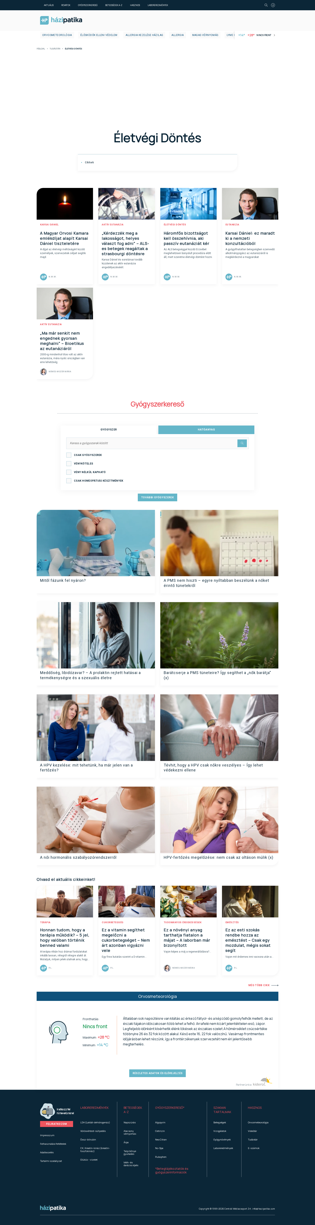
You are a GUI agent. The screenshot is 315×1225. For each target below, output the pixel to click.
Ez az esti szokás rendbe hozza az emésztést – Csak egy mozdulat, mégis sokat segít (248, 940)
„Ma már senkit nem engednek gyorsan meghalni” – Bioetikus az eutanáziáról (62, 340)
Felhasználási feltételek (53, 1143)
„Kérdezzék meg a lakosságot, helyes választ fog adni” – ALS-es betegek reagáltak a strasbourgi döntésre (125, 243)
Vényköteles (83, 463)
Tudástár (55, 49)
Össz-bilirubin (88, 1139)
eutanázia (232, 224)
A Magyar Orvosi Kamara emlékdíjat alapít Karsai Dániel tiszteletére (64, 238)
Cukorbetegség (112, 922)
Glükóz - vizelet (89, 1159)
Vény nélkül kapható (90, 472)
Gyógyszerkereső (88, 5)
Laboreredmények (158, 5)
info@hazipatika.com (263, 1208)
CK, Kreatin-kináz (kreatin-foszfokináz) (95, 1149)
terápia (45, 922)
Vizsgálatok (219, 1131)
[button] (95, 1110)
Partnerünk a (244, 1085)
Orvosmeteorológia (57, 35)
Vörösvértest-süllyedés (93, 1131)
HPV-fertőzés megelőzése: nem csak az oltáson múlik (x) (218, 857)
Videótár (252, 1131)
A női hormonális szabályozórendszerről (78, 857)
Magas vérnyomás (205, 35)
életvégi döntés (175, 224)
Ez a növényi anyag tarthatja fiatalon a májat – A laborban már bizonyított (187, 937)
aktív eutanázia (113, 224)
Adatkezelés (47, 1152)
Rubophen (160, 1156)
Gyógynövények (222, 1139)
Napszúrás (130, 1122)
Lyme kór (233, 35)
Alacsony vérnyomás (130, 1132)
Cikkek (89, 162)
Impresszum (47, 1135)
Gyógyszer (108, 429)
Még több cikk (259, 985)
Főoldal (41, 49)
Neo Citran (161, 1139)
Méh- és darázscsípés (131, 1164)
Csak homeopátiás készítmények (98, 480)
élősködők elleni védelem (98, 35)
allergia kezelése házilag (144, 35)
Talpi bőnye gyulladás (130, 1152)
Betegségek (219, 1122)
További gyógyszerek (157, 497)
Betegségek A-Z (113, 5)
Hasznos (135, 5)
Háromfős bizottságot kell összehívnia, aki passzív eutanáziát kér (186, 238)
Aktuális (49, 5)
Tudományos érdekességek (183, 922)
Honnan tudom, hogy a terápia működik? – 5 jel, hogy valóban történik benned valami (64, 937)
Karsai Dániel (49, 224)
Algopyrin (160, 1122)
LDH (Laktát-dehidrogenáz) (95, 1122)
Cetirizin (160, 1131)
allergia (177, 35)
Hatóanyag (206, 429)
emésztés (232, 922)
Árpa (126, 1142)
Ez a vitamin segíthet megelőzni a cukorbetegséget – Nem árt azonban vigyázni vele (126, 940)
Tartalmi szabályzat (51, 1160)
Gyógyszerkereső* (169, 1108)
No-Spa (159, 1148)
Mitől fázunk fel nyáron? (63, 580)
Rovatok (65, 5)
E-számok (254, 1148)
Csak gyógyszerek (88, 455)
